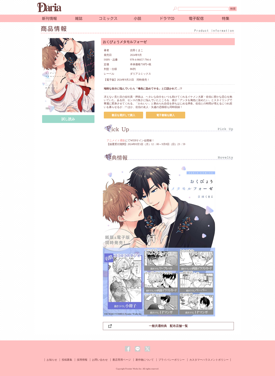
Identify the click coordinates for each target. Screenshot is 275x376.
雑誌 (78, 18)
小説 (137, 18)
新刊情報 (49, 18)
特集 (225, 18)
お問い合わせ (100, 359)
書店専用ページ (121, 359)
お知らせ (52, 359)
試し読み (68, 119)
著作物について (144, 359)
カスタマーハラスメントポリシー (209, 359)
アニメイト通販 (116, 140)
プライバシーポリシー (171, 359)
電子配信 (196, 18)
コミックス (108, 18)
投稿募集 (67, 359)
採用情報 (82, 359)
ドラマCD (166, 18)
